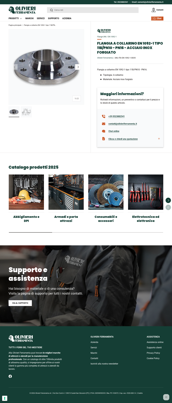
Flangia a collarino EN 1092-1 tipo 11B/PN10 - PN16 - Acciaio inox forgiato (40, 25)
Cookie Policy (153, 358)
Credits (140, 393)
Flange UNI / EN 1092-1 (107, 37)
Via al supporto (20, 303)
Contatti (159, 10)
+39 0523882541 (116, 116)
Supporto (53, 18)
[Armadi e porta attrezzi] (66, 192)
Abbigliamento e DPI (26, 219)
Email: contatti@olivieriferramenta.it (147, 2)
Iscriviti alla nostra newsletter (104, 363)
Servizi (41, 18)
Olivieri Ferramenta (105, 58)
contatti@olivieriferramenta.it (122, 123)
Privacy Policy (153, 353)
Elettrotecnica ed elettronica (145, 219)
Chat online (113, 131)
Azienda (66, 18)
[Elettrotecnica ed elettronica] (145, 192)
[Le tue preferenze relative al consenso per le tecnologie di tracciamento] (4, 398)
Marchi (29, 18)
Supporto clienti (154, 347)
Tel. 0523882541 (121, 2)
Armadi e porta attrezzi (66, 219)
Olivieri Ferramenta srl (43, 393)
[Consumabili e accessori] (105, 192)
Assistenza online (155, 342)
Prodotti (14, 18)
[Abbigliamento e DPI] (26, 192)
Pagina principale (15, 25)
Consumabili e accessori (106, 219)
